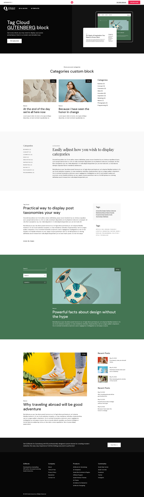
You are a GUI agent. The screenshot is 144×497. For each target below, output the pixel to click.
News (108, 213)
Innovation (101, 93)
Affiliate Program (78, 475)
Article (25, 241)
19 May (117, 269)
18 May (53, 81)
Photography (101, 103)
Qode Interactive (32, 494)
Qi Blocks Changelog (79, 485)
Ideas (99, 91)
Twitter (100, 475)
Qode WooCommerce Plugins (81, 472)
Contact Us (51, 477)
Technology (99, 216)
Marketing (100, 98)
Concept (100, 86)
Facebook (101, 472)
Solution (106, 214)
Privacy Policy (52, 472)
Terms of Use (52, 469)
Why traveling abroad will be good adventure (52, 406)
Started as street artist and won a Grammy (117, 370)
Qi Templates (77, 469)
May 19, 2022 (113, 358)
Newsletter (51, 475)
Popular (112, 213)
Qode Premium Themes (79, 477)
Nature (25, 106)
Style (110, 214)
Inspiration (101, 96)
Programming (102, 105)
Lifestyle (113, 211)
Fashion (108, 211)
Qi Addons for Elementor (80, 483)
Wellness (105, 216)
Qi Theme (76, 480)
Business (100, 83)
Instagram (101, 477)
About (50, 467)
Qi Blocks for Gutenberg (80, 467)
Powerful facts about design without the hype (84, 314)
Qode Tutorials (102, 469)
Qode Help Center (103, 467)
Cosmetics (101, 88)
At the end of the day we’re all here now (36, 110)
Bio (29, 241)
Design (32, 241)
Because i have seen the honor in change (74, 110)
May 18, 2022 (101, 406)
